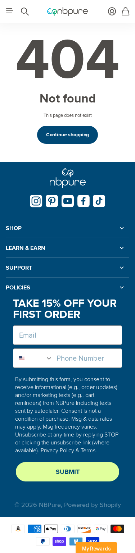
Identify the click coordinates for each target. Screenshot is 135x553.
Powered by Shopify (92, 505)
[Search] (25, 11)
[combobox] (33, 358)
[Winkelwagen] (125, 11)
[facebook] (83, 201)
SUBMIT (68, 471)
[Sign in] (112, 11)
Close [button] (67, 228)
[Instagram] (36, 201)
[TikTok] (99, 201)
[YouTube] (68, 201)
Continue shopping (67, 135)
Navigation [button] (10, 11)
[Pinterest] (52, 201)
